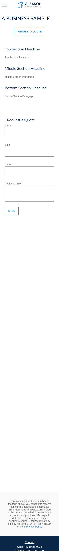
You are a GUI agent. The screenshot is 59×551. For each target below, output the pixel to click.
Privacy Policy (34, 526)
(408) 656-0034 (33, 546)
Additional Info (13, 183)
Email (8, 144)
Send (11, 211)
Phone (8, 164)
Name (8, 125)
